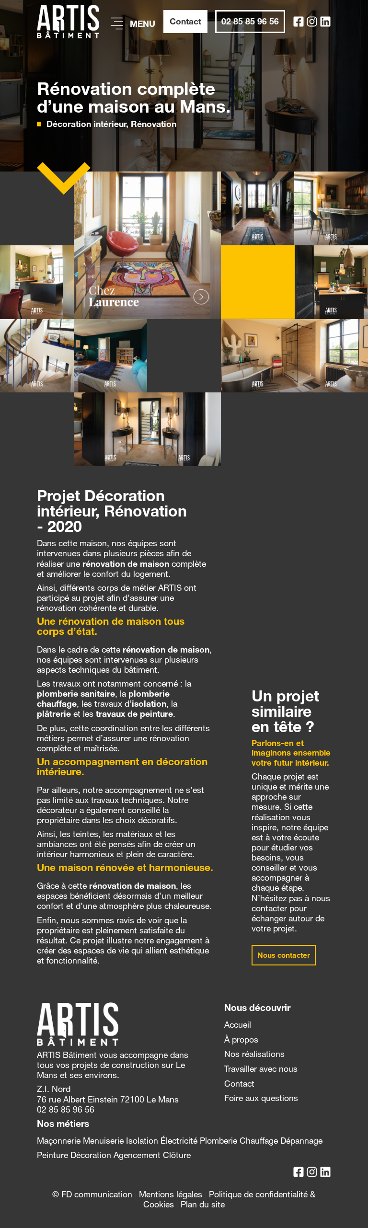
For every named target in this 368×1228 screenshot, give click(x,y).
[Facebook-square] (298, 21)
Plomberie (218, 1141)
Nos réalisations (254, 1054)
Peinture (52, 1155)
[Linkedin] (325, 21)
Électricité (179, 1141)
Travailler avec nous (261, 1069)
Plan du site (203, 1204)
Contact (239, 1084)
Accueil (237, 1025)
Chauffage (259, 1141)
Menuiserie (103, 1141)
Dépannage (301, 1141)
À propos (241, 1039)
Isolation (142, 1141)
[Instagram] (312, 21)
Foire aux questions (261, 1098)
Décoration (90, 1155)
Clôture (177, 1155)
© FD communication (92, 1194)
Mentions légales (170, 1194)
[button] (284, 955)
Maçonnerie (58, 1141)
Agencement (137, 1155)
